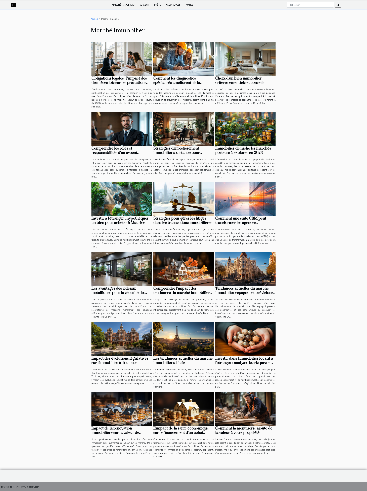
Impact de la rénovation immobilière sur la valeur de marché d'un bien (115, 432)
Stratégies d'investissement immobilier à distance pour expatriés (176, 152)
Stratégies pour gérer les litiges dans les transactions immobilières (182, 220)
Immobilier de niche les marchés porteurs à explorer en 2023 (243, 150)
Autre (189, 4)
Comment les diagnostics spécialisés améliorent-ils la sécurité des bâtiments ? (176, 82)
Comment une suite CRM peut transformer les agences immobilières (240, 222)
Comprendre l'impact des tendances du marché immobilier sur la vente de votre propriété (181, 292)
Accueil (94, 19)
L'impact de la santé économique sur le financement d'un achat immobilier (181, 432)
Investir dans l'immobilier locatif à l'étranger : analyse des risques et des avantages (244, 362)
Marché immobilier (123, 4)
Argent (144, 4)
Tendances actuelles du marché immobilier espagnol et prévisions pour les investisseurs (244, 292)
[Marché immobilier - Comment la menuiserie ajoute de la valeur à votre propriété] (245, 408)
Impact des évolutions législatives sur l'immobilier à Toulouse (119, 360)
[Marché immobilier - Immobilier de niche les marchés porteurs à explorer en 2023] (245, 128)
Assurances (173, 4)
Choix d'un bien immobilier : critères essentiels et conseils (239, 80)
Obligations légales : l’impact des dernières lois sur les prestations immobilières (119, 82)
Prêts (157, 4)
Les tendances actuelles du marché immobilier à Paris (183, 360)
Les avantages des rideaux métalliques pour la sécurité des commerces (118, 292)
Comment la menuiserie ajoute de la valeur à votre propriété (243, 430)
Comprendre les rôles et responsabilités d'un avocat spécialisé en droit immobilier (116, 152)
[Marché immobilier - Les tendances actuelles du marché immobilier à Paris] (183, 338)
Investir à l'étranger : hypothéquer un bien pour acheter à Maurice (120, 220)
